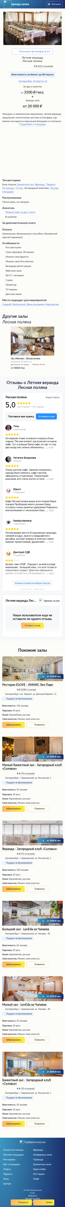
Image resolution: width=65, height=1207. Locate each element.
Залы (6, 1179)
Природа (38, 1159)
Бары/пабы (39, 1169)
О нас (32, 1193)
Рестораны (9, 1159)
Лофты (7, 1169)
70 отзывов (27, 773)
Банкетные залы (42, 1164)
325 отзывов (45, 66)
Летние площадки (13, 1155)
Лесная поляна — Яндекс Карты (32, 589)
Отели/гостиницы (13, 1150)
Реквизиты (32, 1196)
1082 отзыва (28, 689)
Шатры (7, 1183)
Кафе (36, 1179)
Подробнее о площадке (32, 124)
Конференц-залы (42, 1155)
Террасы (7, 1174)
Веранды (38, 1150)
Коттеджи (39, 1174)
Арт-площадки (11, 1164)
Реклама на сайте (32, 1198)
